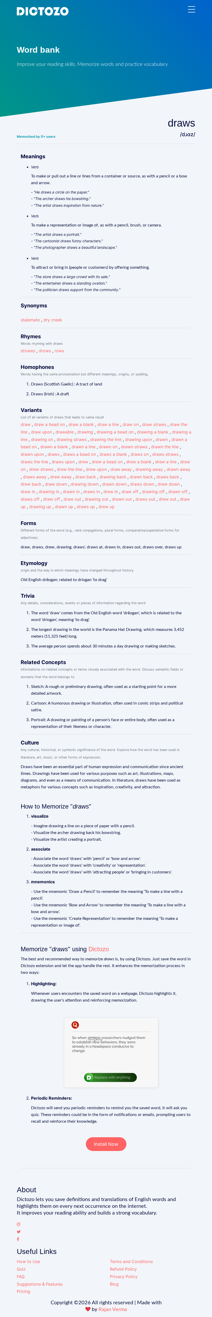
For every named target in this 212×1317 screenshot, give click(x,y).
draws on (140, 454)
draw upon (41, 432)
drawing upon (138, 439)
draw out (72, 499)
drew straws (41, 469)
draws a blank (113, 454)
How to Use (28, 1261)
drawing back (113, 476)
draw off (130, 491)
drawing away (149, 469)
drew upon (96, 469)
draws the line (34, 461)
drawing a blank (152, 432)
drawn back (141, 476)
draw (26, 424)
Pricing (23, 1291)
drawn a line (83, 446)
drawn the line (165, 446)
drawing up (40, 506)
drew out (167, 499)
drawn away (178, 469)
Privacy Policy (124, 1276)
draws (53, 454)
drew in (110, 491)
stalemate (30, 319)
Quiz (21, 1269)
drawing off (153, 491)
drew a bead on (107, 461)
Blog (114, 1284)
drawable (65, 432)
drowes (28, 350)
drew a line (166, 461)
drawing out (96, 499)
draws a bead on (79, 454)
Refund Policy (123, 1269)
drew (83, 461)
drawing (85, 432)
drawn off (177, 491)
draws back (167, 476)
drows (45, 350)
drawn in (71, 491)
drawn (162, 439)
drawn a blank (54, 446)
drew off (51, 499)
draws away (35, 476)
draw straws (154, 424)
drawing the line (106, 439)
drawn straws (134, 446)
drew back (31, 484)
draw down (56, 484)
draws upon (63, 461)
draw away (121, 469)
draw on (131, 424)
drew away (61, 476)
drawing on (42, 439)
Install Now (106, 1144)
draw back (85, 476)
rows (59, 350)
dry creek (52, 319)
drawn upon (32, 454)
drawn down (114, 484)
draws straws (165, 454)
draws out (145, 499)
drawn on (108, 446)
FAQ (21, 1276)
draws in (91, 491)
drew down (169, 484)
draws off (30, 499)
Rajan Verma (113, 1309)
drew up (107, 506)
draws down (142, 484)
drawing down (85, 484)
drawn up (64, 506)
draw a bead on (49, 424)
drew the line (69, 469)
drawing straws (72, 439)
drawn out (122, 499)
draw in (28, 491)
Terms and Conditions (131, 1261)
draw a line (108, 424)
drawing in (49, 491)
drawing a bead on (115, 432)
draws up (86, 506)
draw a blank (81, 424)
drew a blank (139, 461)
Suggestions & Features (40, 1284)
